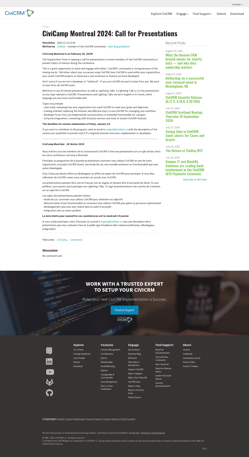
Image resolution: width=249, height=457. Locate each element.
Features (107, 345)
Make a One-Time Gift (137, 377)
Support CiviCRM (135, 369)
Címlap (45, 26)
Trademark (187, 353)
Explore (78, 345)
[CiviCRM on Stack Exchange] (49, 351)
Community (76, 239)
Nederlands (79, 419)
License (186, 349)
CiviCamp (62, 239)
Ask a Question (162, 364)
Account (237, 4)
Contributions (107, 353)
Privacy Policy (189, 362)
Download (237, 14)
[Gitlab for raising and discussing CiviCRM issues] (49, 382)
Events (104, 358)
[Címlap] (19, 13)
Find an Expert (124, 310)
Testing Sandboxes (82, 353)
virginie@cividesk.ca (117, 129)
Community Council (191, 358)
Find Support (202, 14)
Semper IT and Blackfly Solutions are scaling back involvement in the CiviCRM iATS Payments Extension (185, 167)
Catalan (69, 419)
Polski (123, 419)
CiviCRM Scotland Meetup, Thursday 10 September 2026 (184, 116)
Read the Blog (134, 353)
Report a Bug (134, 386)
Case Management (109, 381)
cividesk (61, 46)
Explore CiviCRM (161, 14)
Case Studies (79, 358)
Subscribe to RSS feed (195, 179)
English (61, 419)
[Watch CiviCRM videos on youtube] (50, 372)
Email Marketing (108, 366)
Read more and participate (153, 433)
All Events (132, 358)
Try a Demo (78, 349)
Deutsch (116, 419)
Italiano (107, 419)
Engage (182, 14)
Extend (221, 14)
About (187, 345)
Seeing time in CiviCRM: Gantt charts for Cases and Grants (185, 135)
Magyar (98, 419)
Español (131, 419)
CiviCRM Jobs (134, 381)
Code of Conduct (190, 366)
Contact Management (110, 349)
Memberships (107, 362)
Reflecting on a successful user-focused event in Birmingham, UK (185, 82)
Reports (104, 370)
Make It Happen (135, 373)
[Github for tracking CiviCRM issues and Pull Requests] (49, 393)
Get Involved (133, 349)
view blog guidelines (119, 46)
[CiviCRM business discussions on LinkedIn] (49, 361)
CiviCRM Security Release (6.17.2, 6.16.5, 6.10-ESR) (184, 99)
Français (90, 419)
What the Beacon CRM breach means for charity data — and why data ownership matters (184, 61)
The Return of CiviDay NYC (184, 150)
